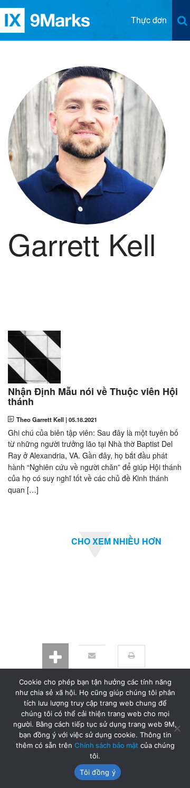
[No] (177, 728)
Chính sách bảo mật (106, 745)
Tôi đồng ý (98, 772)
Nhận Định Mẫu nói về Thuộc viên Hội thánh (93, 397)
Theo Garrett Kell (40, 419)
